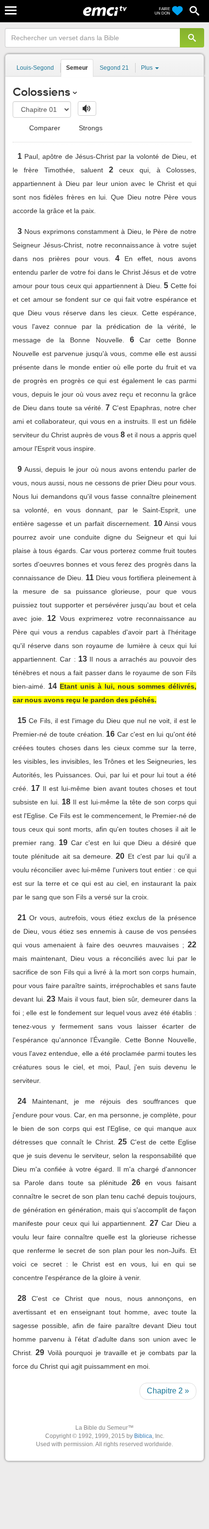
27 (154, 1223)
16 (110, 734)
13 (82, 659)
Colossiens (41, 91)
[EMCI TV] (105, 12)
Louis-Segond (35, 67)
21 (21, 917)
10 (158, 523)
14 (52, 686)
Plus (147, 67)
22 (192, 945)
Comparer (43, 128)
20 (120, 856)
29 (39, 1352)
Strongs (90, 128)
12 (51, 618)
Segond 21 (114, 67)
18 (66, 802)
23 (51, 999)
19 (63, 842)
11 (90, 577)
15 (21, 720)
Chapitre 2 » (168, 1391)
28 (21, 1298)
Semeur (77, 67)
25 (122, 1142)
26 (136, 1182)
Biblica (143, 1436)
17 (35, 788)
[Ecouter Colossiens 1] (87, 108)
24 (21, 1101)
